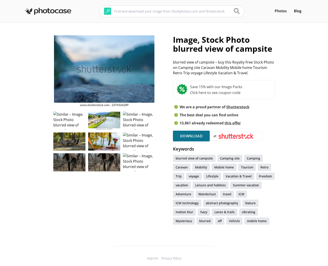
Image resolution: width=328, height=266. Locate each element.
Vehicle (234, 221)
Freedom (265, 176)
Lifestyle (212, 176)
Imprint (152, 258)
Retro (264, 167)
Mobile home (224, 167)
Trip (179, 176)
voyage (194, 176)
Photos (281, 11)
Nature (250, 203)
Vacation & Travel (239, 176)
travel (227, 194)
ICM (241, 194)
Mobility (201, 167)
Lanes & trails (224, 212)
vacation (182, 185)
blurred (205, 221)
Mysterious (184, 221)
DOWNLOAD (191, 136)
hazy (203, 212)
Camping (253, 158)
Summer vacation (246, 185)
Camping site (230, 158)
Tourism (247, 167)
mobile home (257, 221)
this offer (232, 123)
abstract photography (222, 203)
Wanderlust (207, 194)
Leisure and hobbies (210, 185)
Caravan (182, 167)
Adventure (183, 194)
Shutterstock (237, 106)
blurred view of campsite (194, 158)
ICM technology (187, 203)
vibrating (248, 212)
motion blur (184, 212)
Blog (297, 11)
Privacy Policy (171, 258)
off (220, 221)
